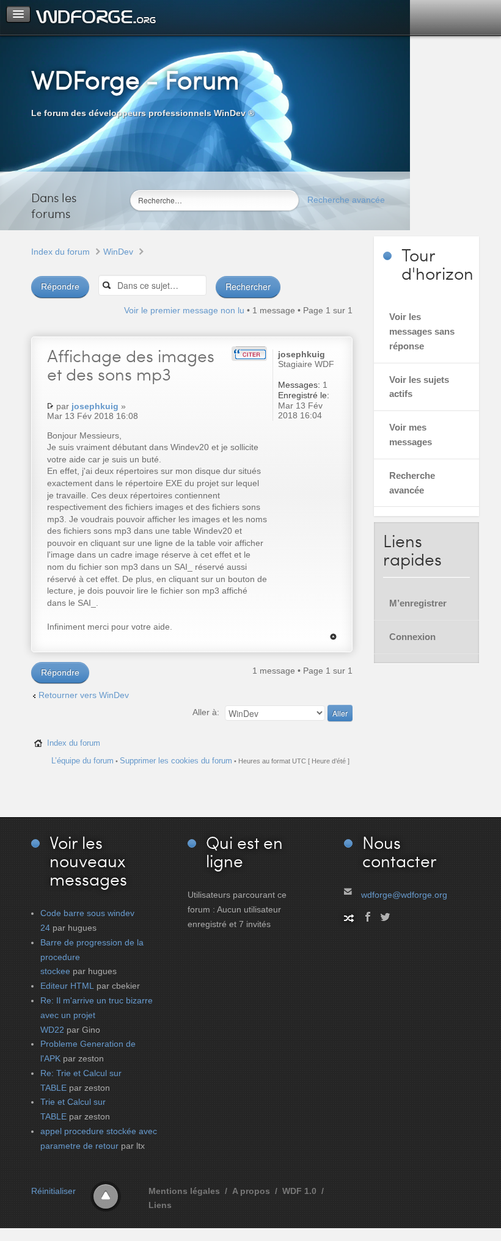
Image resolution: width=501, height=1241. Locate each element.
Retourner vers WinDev (83, 695)
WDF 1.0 (299, 1191)
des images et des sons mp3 (130, 364)
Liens (160, 1205)
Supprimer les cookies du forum (176, 760)
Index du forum (60, 252)
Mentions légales (184, 1191)
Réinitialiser (53, 1191)
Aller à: (205, 712)
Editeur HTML (67, 986)
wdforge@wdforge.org (404, 895)
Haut (333, 636)
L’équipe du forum (82, 760)
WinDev (118, 252)
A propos (251, 1191)
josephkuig (95, 406)
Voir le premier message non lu (184, 310)
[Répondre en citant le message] (249, 354)
